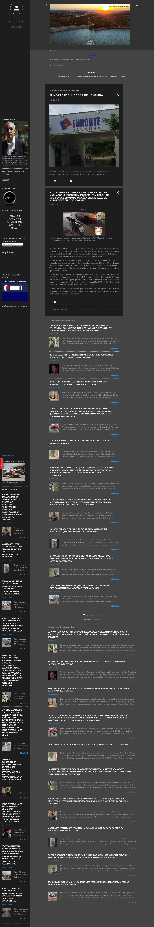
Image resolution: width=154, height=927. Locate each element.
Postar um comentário (59, 310)
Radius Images (97, 619)
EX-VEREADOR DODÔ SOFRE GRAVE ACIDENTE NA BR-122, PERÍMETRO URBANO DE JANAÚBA (88, 745)
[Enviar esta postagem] (70, 182)
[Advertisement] (131, 115)
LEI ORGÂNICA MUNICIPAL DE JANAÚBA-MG (90, 77)
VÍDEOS (114, 77)
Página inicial (64, 77)
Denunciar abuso (8, 455)
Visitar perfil (16, 26)
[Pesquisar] (137, 6)
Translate (17, 246)
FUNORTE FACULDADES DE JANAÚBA (76, 95)
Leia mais (115, 348)
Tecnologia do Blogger (93, 615)
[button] (118, 95)
